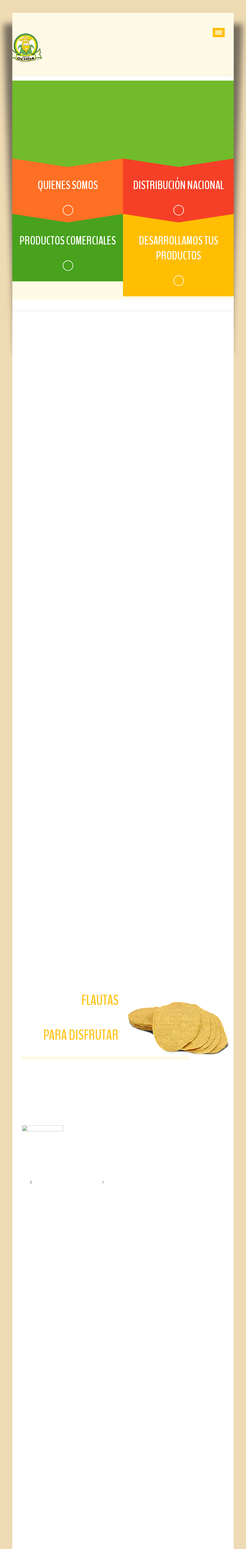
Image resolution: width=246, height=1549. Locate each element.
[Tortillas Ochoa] (28, 47)
